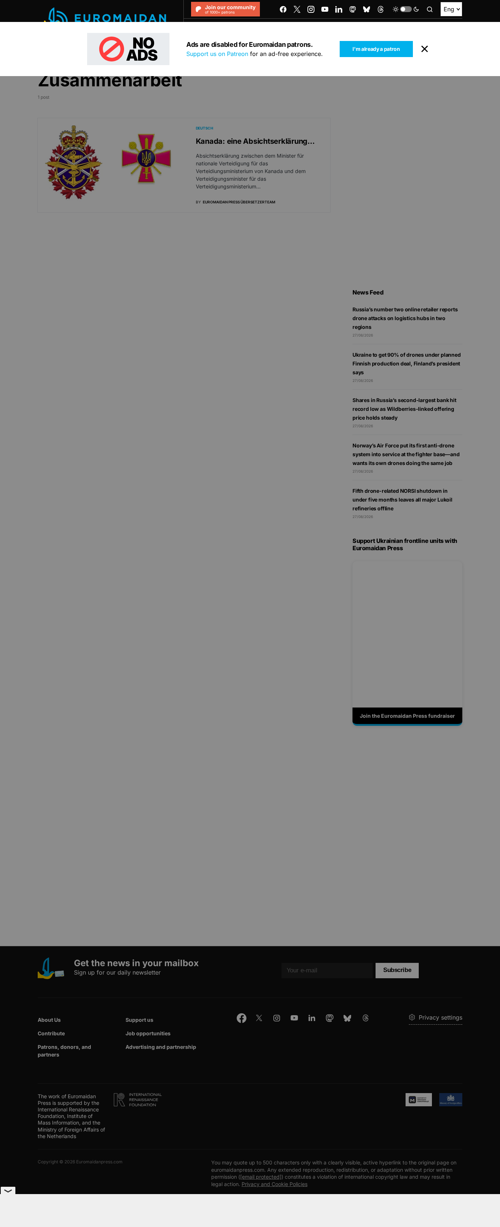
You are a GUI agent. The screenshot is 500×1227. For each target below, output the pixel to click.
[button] (406, 9)
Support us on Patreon (217, 53)
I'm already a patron (376, 49)
